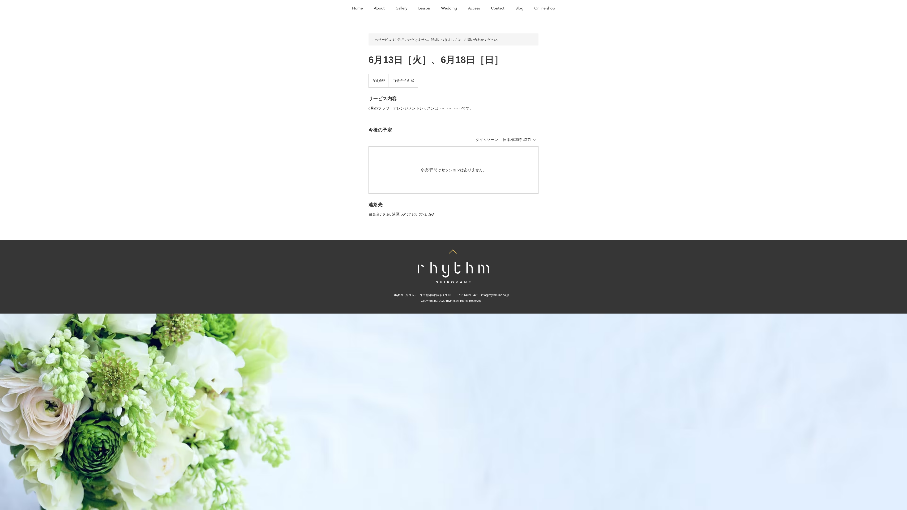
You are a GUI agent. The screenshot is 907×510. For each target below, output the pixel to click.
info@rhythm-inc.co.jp (495, 295)
